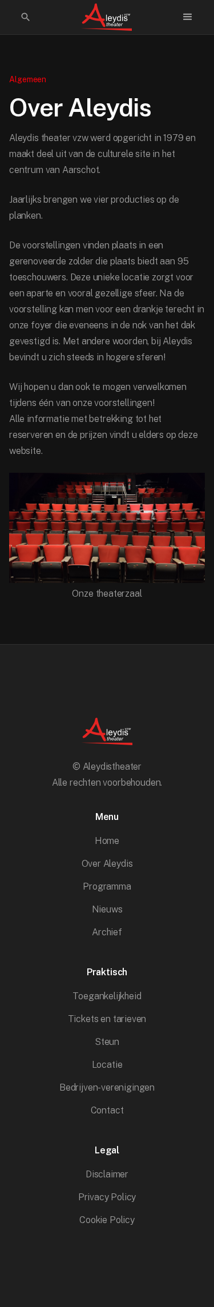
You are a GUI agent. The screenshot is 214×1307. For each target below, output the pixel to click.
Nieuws (107, 909)
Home (107, 840)
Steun (107, 1041)
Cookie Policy (107, 1219)
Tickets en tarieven (107, 1019)
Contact (107, 1110)
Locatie (107, 1064)
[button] (188, 17)
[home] (106, 17)
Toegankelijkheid (106, 996)
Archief (107, 932)
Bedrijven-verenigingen (107, 1087)
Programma (107, 886)
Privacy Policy (107, 1197)
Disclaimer (107, 1174)
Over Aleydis (107, 863)
